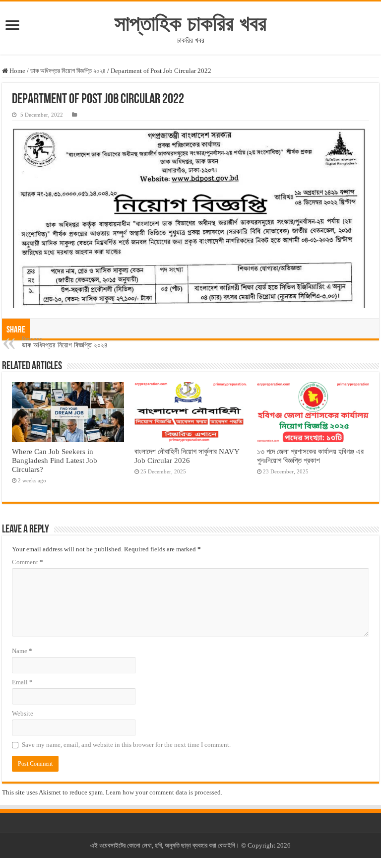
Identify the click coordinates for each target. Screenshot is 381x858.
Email (22, 682)
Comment (27, 562)
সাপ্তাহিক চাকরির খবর (190, 23)
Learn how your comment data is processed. (164, 792)
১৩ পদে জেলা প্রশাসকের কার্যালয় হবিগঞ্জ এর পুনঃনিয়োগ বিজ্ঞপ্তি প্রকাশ (310, 455)
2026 (284, 845)
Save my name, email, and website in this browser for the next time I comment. (126, 744)
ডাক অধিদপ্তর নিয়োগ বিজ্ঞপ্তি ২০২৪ (68, 70)
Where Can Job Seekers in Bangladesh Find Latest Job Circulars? (54, 460)
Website (22, 713)
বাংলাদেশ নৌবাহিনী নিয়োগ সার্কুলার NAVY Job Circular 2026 (186, 455)
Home (16, 70)
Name (22, 651)
